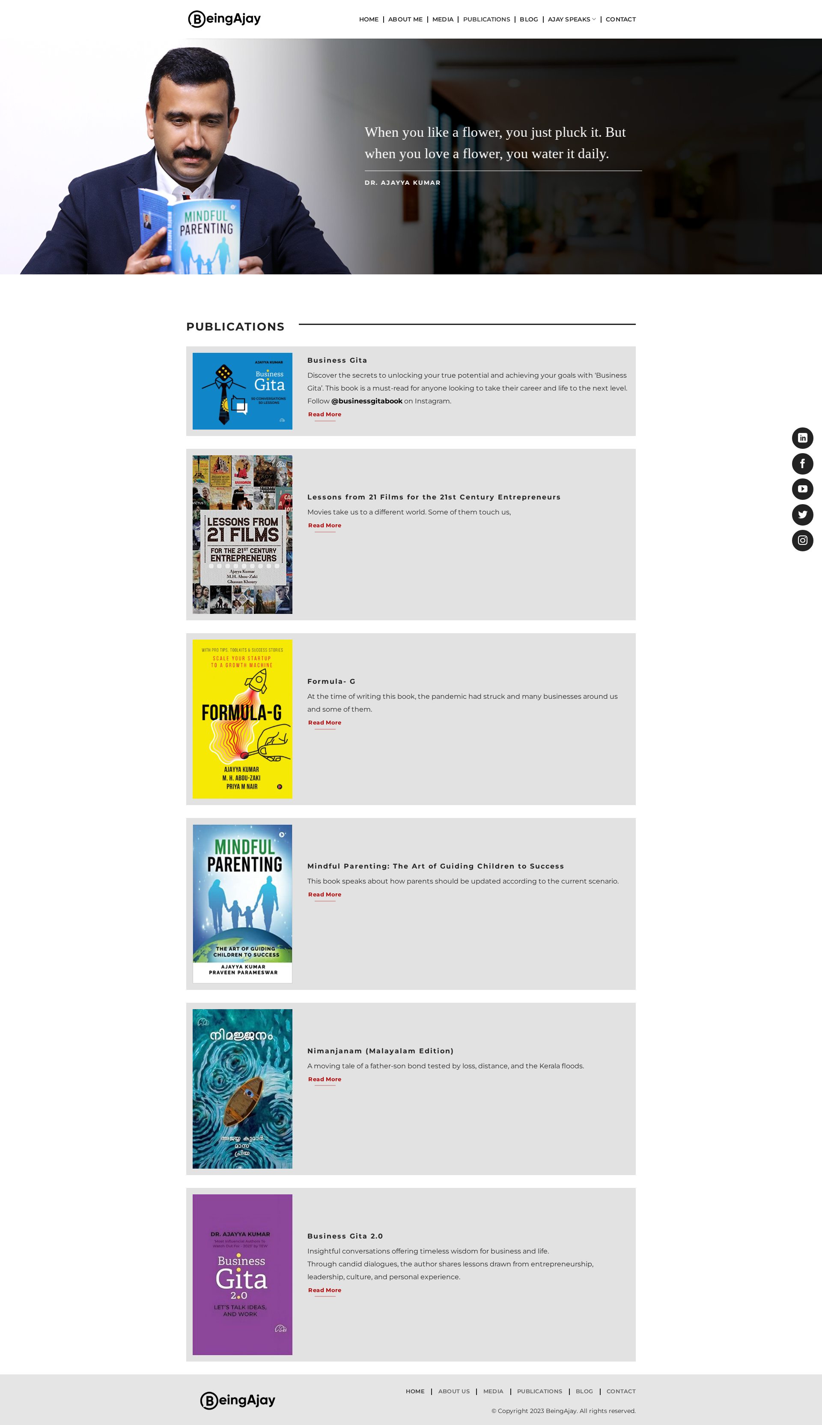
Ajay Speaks (569, 19)
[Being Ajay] (229, 19)
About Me (405, 19)
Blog (529, 19)
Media (442, 19)
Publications (486, 19)
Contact (621, 19)
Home (369, 19)
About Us (454, 1391)
